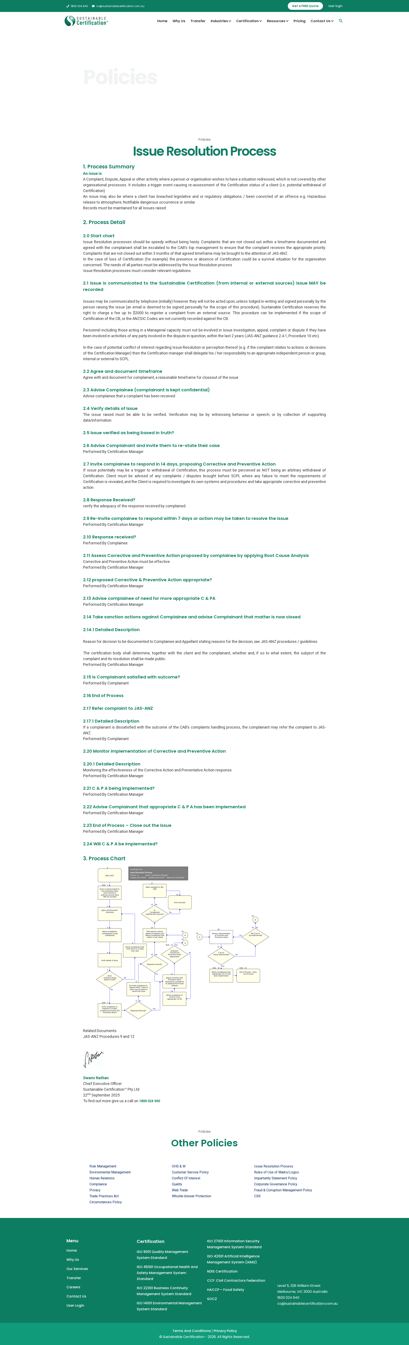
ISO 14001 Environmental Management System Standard (169, 1306)
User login (335, 6)
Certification (247, 21)
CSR (257, 1196)
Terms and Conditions (191, 1330)
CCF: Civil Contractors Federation (236, 1280)
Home (162, 21)
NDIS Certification (222, 1271)
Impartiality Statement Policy (275, 1178)
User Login (75, 1305)
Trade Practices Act (104, 1196)
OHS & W (179, 1166)
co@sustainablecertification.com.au (120, 6)
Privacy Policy (225, 1330)
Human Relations (102, 1178)
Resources (276, 21)
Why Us (179, 21)
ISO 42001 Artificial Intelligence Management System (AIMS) (233, 1259)
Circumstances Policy (106, 1202)
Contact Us (320, 21)
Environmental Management (110, 1172)
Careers (73, 1287)
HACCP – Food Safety (225, 1289)
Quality (177, 1184)
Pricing (299, 21)
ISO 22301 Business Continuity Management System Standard (164, 1291)
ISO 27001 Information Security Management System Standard (234, 1244)
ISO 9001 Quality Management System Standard (162, 1254)
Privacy (95, 1190)
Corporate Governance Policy (275, 1184)
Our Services (77, 1268)
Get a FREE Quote (305, 6)
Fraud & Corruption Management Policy (283, 1190)
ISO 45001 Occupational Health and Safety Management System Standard (167, 1272)
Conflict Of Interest (186, 1178)
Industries (219, 21)
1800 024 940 (79, 6)
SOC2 (212, 1298)
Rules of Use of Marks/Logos (276, 1172)
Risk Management (102, 1166)
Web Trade (180, 1190)
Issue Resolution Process (273, 1166)
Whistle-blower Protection (191, 1196)
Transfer (198, 21)
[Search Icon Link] (341, 20)
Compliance (98, 1184)
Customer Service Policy (190, 1172)
